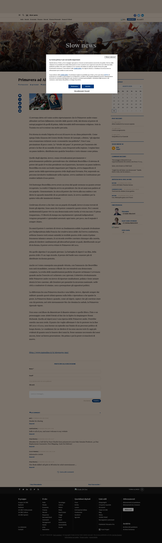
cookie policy (78, 68)
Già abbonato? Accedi (81, 91)
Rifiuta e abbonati (110, 57)
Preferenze (74, 86)
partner (106, 74)
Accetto (87, 86)
